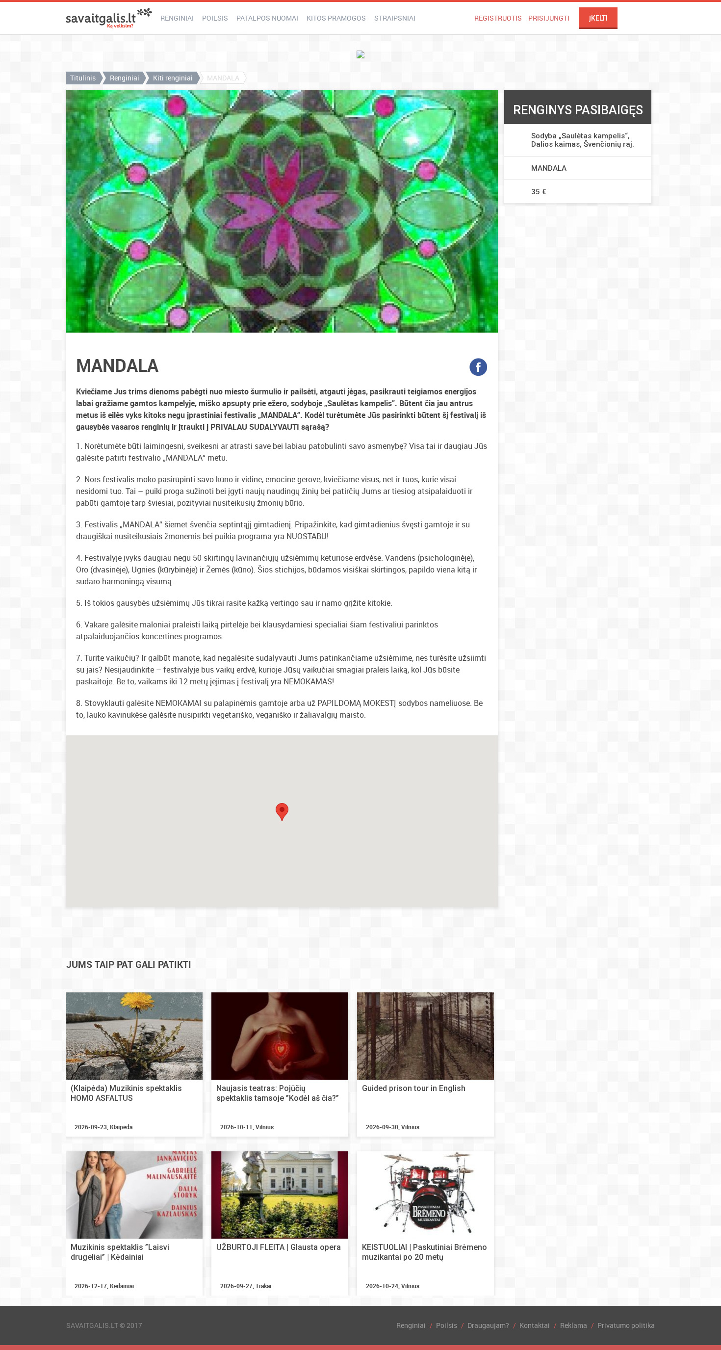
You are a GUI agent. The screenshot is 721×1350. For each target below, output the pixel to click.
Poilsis (215, 18)
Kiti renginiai (173, 77)
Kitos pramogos (336, 18)
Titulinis (83, 77)
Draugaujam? (488, 1325)
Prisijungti (548, 18)
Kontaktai (534, 1325)
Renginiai (177, 18)
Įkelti (598, 18)
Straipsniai (394, 18)
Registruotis (498, 18)
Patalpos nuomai (267, 18)
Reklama (573, 1325)
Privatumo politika (626, 1325)
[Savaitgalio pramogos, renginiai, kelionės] (109, 18)
